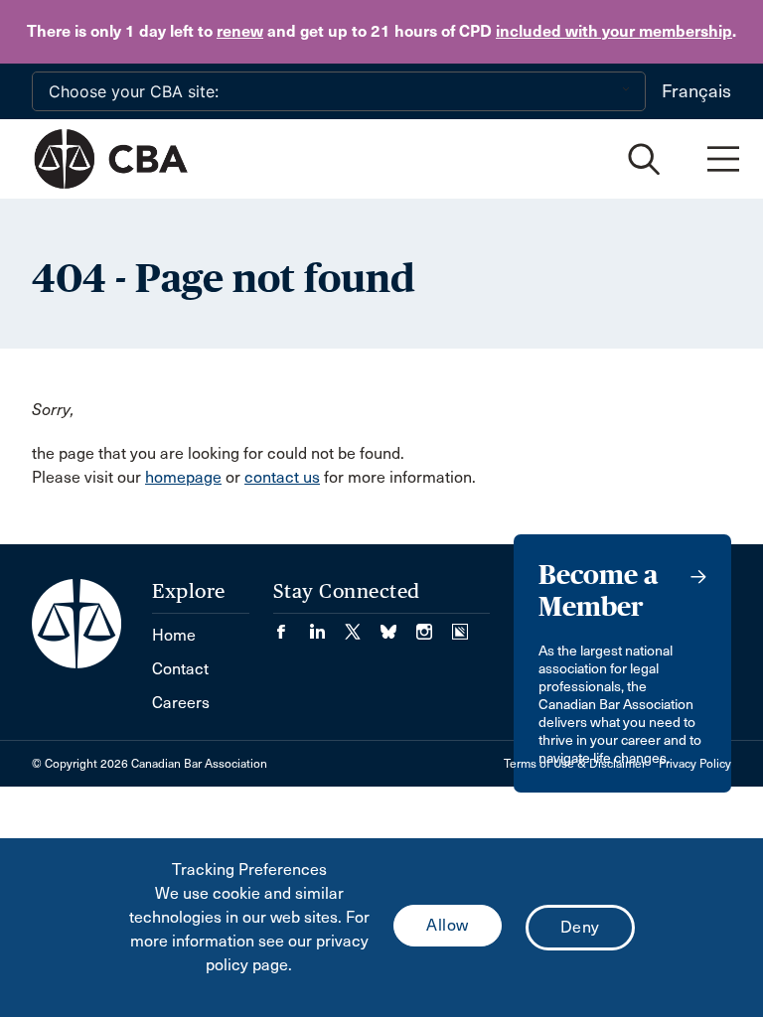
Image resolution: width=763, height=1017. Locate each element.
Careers (181, 702)
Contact (180, 668)
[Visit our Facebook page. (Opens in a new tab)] (291, 625)
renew (240, 31)
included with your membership (614, 31)
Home (174, 635)
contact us (282, 477)
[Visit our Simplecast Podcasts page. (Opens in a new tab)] (460, 625)
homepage (183, 477)
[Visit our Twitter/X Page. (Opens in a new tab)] (363, 625)
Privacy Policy (695, 764)
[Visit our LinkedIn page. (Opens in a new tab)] (327, 625)
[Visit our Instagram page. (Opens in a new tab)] (434, 625)
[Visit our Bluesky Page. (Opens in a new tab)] (398, 625)
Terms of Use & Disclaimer (575, 764)
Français (696, 91)
